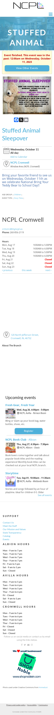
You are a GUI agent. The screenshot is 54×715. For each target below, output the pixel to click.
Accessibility (32, 705)
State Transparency (12, 533)
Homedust (43, 687)
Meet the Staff (10, 526)
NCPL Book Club (20, 439)
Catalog (6, 536)
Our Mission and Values (14, 529)
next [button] (48, 270)
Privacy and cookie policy (15, 705)
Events (6, 539)
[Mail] (28, 645)
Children (17, 194)
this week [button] (27, 270)
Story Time (18, 198)
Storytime (11, 473)
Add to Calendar (18, 156)
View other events (27, 68)
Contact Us (8, 523)
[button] (50, 14)
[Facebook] (21, 645)
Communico (43, 705)
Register (28, 431)
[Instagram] (32, 645)
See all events (45, 495)
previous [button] (8, 270)
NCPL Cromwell (19, 162)
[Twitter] (25, 645)
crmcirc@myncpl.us (12, 229)
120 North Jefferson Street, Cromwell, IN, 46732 (25, 336)
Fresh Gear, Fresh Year (20, 405)
